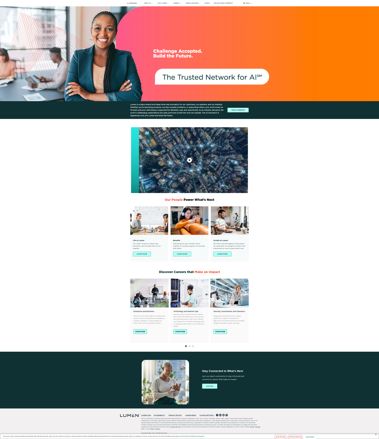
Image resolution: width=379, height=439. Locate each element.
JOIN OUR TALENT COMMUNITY (223, 3)
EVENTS (207, 3)
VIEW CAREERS (238, 110)
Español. (257, 427)
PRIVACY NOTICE (175, 415)
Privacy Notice (185, 436)
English (252, 427)
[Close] (376, 434)
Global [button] (248, 3)
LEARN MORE (142, 254)
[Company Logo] (134, 3)
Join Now (209, 386)
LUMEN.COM (146, 415)
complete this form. (175, 427)
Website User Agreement (198, 436)
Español (157, 429)
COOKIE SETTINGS (207, 415)
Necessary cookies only (295, 436)
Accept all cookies (280, 436)
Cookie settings (310, 436)
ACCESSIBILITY (159, 415)
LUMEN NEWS (190, 415)
